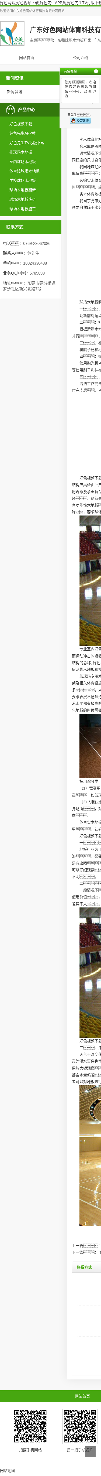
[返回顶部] (90, 1451)
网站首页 (26, 58)
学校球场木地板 (22, 180)
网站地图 (7, 1470)
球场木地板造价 (22, 199)
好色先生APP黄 (22, 133)
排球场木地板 (20, 152)
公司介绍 (80, 58)
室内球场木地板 (22, 161)
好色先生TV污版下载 (26, 143)
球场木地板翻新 (22, 190)
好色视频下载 (20, 124)
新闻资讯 (14, 92)
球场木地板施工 (22, 209)
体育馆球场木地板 (24, 171)
